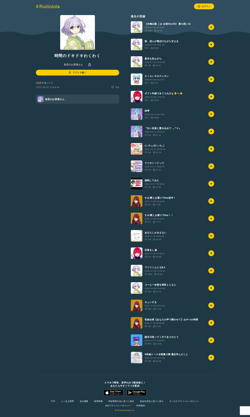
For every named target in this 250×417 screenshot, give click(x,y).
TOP (53, 401)
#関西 (39, 82)
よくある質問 (67, 401)
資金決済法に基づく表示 (151, 401)
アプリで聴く (80, 72)
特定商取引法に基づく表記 (121, 401)
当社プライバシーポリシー (118, 405)
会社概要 (84, 401)
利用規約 (140, 405)
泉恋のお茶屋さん (73, 64)
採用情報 (98, 401)
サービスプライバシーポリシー (184, 401)
